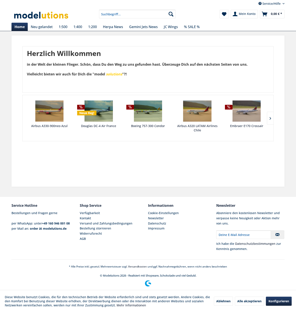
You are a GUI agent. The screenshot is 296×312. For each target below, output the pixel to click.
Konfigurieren (278, 301)
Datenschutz (157, 223)
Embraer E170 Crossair (246, 126)
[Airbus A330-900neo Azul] (49, 111)
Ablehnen (223, 301)
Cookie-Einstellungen (163, 213)
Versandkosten (137, 266)
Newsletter (156, 218)
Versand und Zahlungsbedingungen (106, 223)
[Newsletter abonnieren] (277, 234)
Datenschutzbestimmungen (255, 244)
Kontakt (85, 218)
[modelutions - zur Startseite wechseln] (41, 15)
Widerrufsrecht (91, 233)
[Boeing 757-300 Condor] (148, 111)
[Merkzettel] (224, 14)
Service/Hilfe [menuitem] (271, 4)
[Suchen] (171, 14)
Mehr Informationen (131, 305)
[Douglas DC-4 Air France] (98, 111)
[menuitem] (137, 14)
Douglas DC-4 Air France (98, 126)
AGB (83, 239)
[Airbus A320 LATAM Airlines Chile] (197, 111)
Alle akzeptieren (249, 301)
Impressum (156, 228)
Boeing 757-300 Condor (148, 126)
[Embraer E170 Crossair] (246, 111)
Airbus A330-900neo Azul (49, 126)
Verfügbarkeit (90, 213)
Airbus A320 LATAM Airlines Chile (197, 128)
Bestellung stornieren (95, 228)
